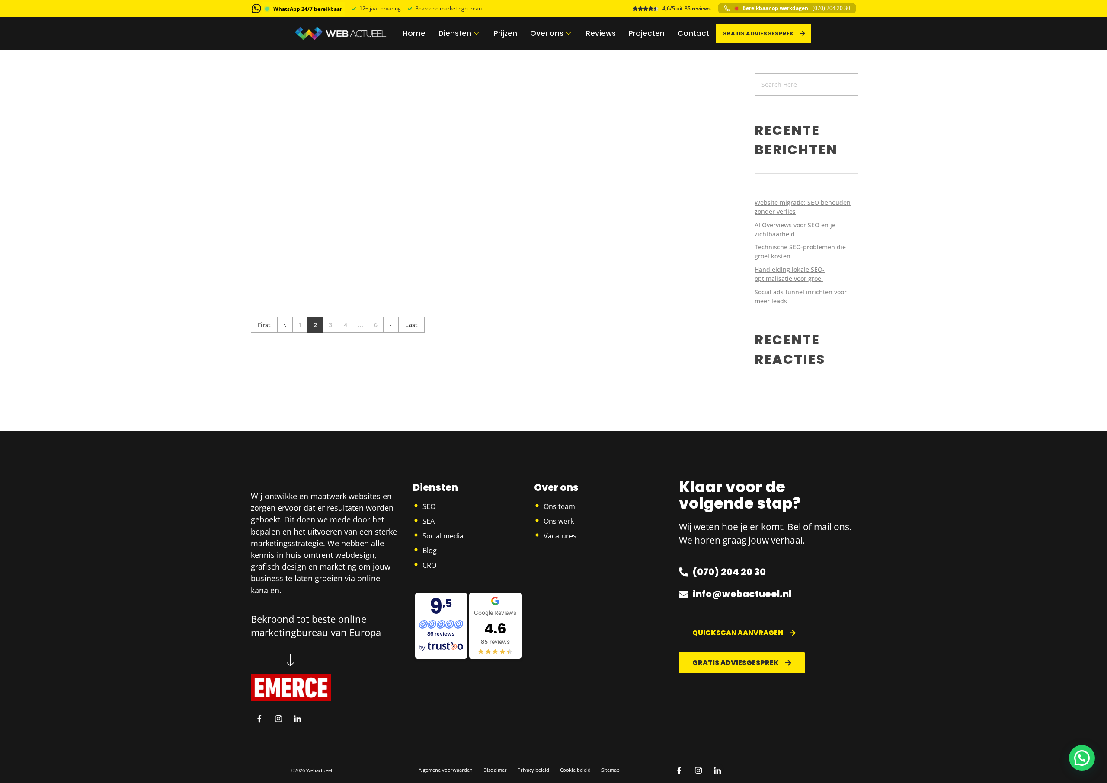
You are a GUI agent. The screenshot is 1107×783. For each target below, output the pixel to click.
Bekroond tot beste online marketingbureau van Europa (316, 625)
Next (390, 325)
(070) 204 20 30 (831, 8)
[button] (1082, 758)
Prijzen (505, 33)
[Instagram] (278, 718)
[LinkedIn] (297, 718)
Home (414, 33)
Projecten (647, 33)
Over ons (546, 33)
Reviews (601, 33)
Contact (693, 33)
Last (411, 325)
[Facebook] (259, 718)
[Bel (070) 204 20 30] (727, 8)
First (264, 325)
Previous (284, 325)
